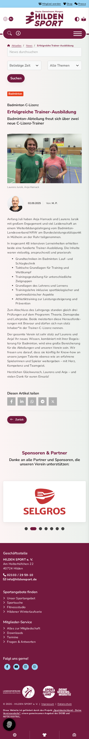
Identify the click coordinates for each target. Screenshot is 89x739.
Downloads (15, 633)
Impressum (47, 704)
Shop (69, 3)
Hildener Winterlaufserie (24, 612)
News (29, 45)
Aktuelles (17, 45)
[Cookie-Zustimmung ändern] (9, 724)
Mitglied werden (51, 3)
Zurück (19, 419)
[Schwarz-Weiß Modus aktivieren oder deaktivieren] (77, 19)
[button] (9, 33)
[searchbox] (44, 52)
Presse (82, 3)
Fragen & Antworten (21, 642)
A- (5, 18)
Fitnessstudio (16, 607)
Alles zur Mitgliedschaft (23, 628)
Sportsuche (15, 603)
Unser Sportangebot (21, 598)
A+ (11, 18)
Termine (12, 637)
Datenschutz (65, 704)
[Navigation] (76, 33)
